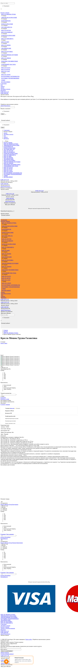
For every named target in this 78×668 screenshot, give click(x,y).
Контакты (3, 90)
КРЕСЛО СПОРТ (6, 74)
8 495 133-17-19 (5, 92)
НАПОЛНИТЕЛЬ (6, 20)
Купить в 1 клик (5, 399)
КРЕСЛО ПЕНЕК (6, 45)
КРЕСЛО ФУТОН (6, 30)
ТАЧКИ (3, 80)
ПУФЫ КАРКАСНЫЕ (7, 24)
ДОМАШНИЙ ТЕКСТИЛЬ (8, 64)
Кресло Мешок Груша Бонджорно (9, 504)
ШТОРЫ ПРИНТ (5, 82)
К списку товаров (5, 404)
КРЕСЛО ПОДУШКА (7, 51)
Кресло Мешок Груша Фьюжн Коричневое (12, 542)
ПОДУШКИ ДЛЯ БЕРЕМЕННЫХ (10, 78)
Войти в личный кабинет (6, 651)
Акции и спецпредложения (8, 628)
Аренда (2, 86)
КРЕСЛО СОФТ (5, 71)
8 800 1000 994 (4, 93)
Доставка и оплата (5, 89)
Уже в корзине (10, 534)
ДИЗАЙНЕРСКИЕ (6, 48)
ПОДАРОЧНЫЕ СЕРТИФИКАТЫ (10, 76)
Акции (2, 87)
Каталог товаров (5, 12)
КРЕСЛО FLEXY (5, 67)
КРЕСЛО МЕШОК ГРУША (8, 14)
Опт (2, 85)
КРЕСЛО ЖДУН (5, 69)
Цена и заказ (4, 343)
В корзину (3, 397)
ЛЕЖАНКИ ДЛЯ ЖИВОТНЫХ (9, 61)
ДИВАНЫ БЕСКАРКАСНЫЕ (9, 17)
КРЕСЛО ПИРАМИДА (7, 38)
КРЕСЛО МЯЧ (5, 42)
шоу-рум (12, 408)
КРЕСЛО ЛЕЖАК (6, 58)
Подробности (4, 538)
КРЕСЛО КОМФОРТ (7, 32)
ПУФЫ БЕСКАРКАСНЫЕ (8, 35)
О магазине (4, 83)
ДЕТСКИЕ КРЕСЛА (6, 27)
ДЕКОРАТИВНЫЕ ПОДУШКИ (9, 54)
